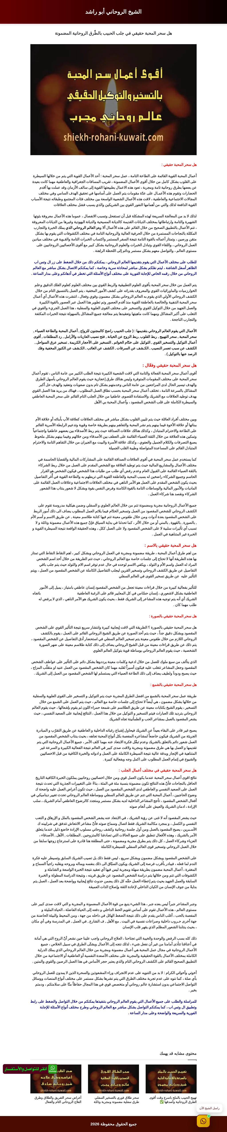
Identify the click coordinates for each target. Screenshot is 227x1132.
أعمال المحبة (68, 331)
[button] (203, 1121)
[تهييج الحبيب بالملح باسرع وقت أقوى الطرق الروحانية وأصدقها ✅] (171, 1079)
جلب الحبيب (122, 331)
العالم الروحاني (84, 228)
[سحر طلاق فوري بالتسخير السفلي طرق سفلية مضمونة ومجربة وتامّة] (113, 1079)
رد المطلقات (52, 336)
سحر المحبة (188, 336)
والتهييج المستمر (64, 593)
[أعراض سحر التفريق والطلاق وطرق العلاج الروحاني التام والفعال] (55, 1079)
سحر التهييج (168, 336)
